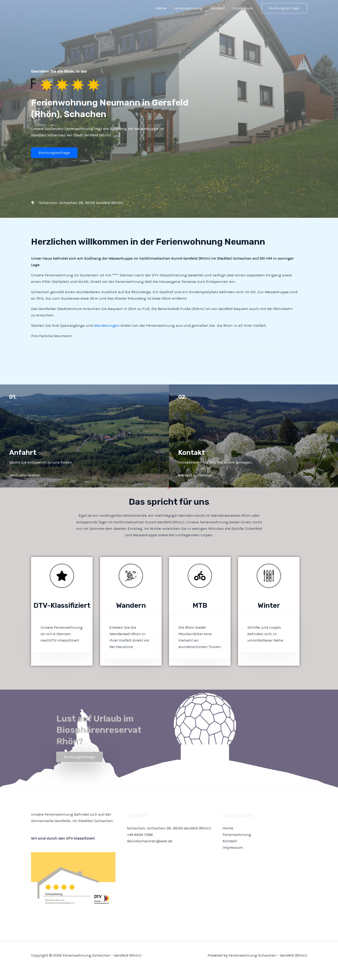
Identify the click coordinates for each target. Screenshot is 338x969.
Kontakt (217, 8)
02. (182, 397)
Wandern (131, 605)
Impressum (242, 8)
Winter (269, 605)
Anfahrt (22, 452)
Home (161, 8)
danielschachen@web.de (149, 841)
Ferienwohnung (188, 8)
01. (13, 397)
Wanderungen (107, 325)
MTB (200, 605)
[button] (284, 8)
